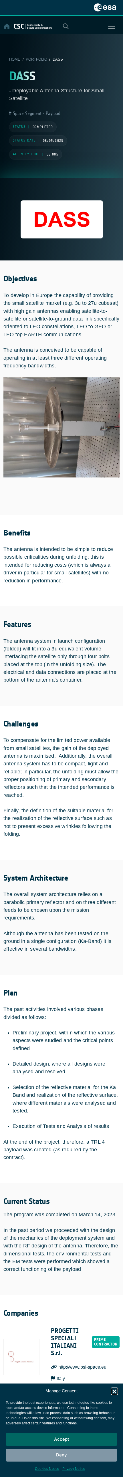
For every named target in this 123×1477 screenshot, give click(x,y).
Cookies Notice (47, 1469)
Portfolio (36, 59)
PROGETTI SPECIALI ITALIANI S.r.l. (65, 1342)
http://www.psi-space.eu (82, 1367)
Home (14, 59)
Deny (61, 1455)
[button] (114, 1391)
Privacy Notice (74, 1469)
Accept (61, 1439)
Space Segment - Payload (35, 113)
